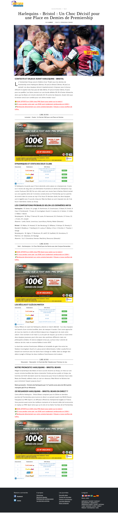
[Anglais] (85, 497)
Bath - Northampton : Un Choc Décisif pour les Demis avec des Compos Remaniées (44, 246)
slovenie (88, 506)
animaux (101, 504)
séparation (94, 502)
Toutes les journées (65, 497)
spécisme (85, 501)
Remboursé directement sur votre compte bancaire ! (35, 107)
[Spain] (97, 497)
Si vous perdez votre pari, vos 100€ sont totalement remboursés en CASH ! (42, 104)
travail (96, 504)
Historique (39, 495)
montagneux (91, 507)
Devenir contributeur (65, 499)
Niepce (84, 507)
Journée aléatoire (64, 501)
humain (91, 501)
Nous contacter (64, 503)
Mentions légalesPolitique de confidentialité (44, 498)
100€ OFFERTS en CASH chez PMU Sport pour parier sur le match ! (39, 101)
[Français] (83, 497)
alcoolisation (86, 502)
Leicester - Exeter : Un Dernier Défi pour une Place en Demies (44, 117)
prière (94, 506)
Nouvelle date (63, 495)
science (96, 501)
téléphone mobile (87, 504)
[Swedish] (91, 497)
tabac (99, 506)
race (83, 506)
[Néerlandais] (88, 497)
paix (97, 507)
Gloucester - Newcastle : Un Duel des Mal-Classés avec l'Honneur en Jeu (44, 362)
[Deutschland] (94, 497)
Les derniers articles (42, 501)
